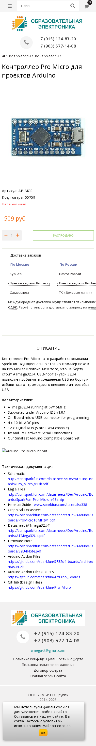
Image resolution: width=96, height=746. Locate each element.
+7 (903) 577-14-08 (57, 46)
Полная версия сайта (48, 676)
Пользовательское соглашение (48, 664)
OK (43, 732)
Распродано (63, 235)
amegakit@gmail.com (48, 650)
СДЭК (12, 307)
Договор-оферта (48, 670)
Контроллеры (47, 56)
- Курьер (15, 274)
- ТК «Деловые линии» (74, 292)
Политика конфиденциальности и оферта (48, 659)
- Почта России (69, 274)
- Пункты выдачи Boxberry (29, 283)
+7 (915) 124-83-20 (57, 39)
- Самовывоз (18, 292)
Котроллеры (20, 56)
